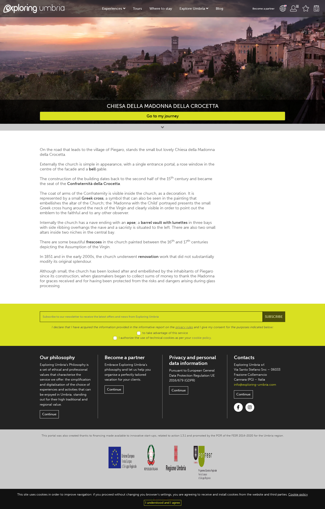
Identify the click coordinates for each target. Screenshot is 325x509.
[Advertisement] (257, 213)
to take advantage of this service (165, 333)
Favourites (305, 8)
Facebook (238, 407)
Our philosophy (57, 357)
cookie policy (201, 338)
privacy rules (184, 327)
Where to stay (160, 8)
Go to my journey (163, 116)
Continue (49, 414)
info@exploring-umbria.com (255, 385)
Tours (137, 8)
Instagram (249, 407)
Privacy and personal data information (192, 360)
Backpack (316, 8)
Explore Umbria (192, 8)
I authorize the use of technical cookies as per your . (165, 338)
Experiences (112, 8)
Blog (219, 8)
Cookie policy (298, 494)
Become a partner (263, 8)
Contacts (244, 357)
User (294, 8)
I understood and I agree (162, 503)
